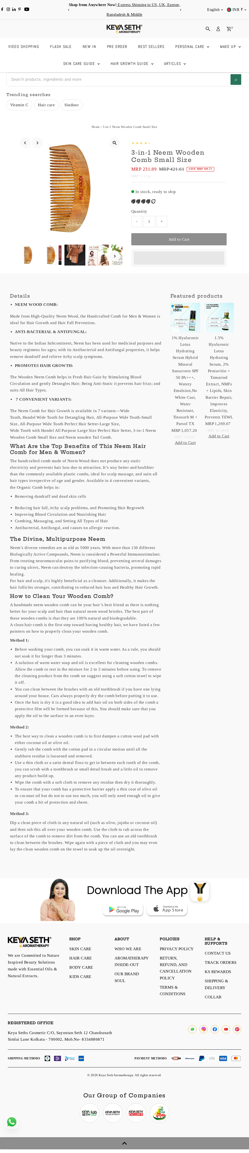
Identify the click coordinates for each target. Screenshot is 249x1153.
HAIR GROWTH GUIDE (130, 63)
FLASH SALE (61, 46)
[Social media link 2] (113, 1113)
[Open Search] (208, 29)
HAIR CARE (80, 958)
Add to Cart (179, 239)
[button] (143, 201)
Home (96, 127)
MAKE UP (228, 46)
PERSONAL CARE (190, 46)
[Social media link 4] (159, 1113)
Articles (173, 63)
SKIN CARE (80, 949)
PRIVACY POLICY (177, 949)
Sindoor (71, 105)
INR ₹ (237, 10)
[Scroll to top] (124, 1143)
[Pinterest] (19, 10)
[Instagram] (8, 10)
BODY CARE (81, 967)
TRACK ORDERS (220, 962)
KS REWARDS (218, 971)
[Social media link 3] (136, 1113)
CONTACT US (218, 953)
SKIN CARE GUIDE (80, 63)
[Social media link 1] (89, 1113)
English (213, 10)
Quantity (139, 211)
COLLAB (213, 997)
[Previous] (68, 9)
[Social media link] (192, 1029)
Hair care (46, 105)
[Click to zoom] (114, 142)
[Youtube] (26, 10)
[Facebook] (2, 10)
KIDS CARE (80, 976)
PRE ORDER (117, 46)
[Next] (180, 9)
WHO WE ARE (128, 949)
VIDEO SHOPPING (23, 46)
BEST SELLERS (151, 46)
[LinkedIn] (14, 10)
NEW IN (89, 46)
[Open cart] (228, 29)
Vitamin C (19, 105)
